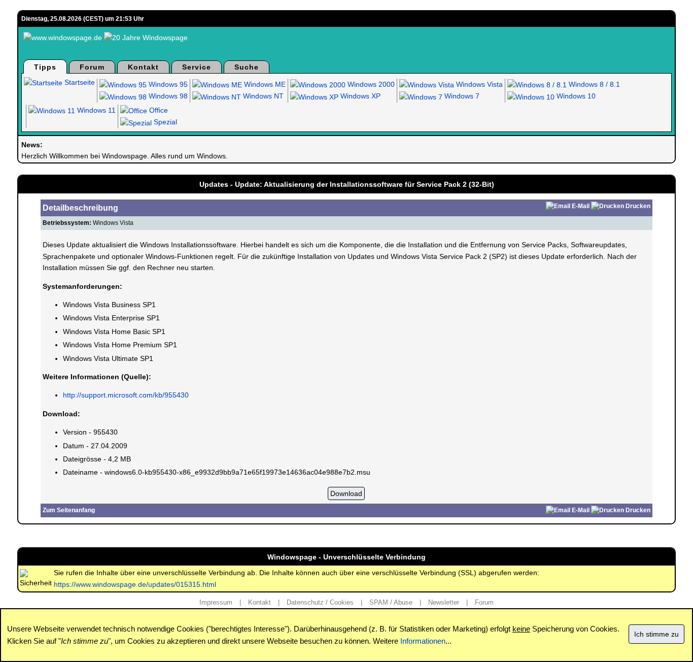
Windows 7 (460, 96)
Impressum (215, 602)
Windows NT (262, 96)
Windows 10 (575, 96)
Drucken (638, 206)
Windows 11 (95, 110)
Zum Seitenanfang (69, 510)
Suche (246, 67)
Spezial (164, 122)
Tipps (45, 67)
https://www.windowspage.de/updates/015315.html (135, 584)
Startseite (78, 82)
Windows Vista (478, 84)
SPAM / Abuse (390, 602)
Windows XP (359, 96)
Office (157, 110)
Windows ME (264, 84)
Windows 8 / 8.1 (593, 84)
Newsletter (443, 602)
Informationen (422, 641)
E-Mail (581, 206)
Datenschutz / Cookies (320, 602)
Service (196, 67)
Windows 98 (167, 96)
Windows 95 (167, 84)
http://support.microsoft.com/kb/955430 (126, 395)
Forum (92, 67)
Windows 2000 (370, 84)
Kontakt (143, 67)
